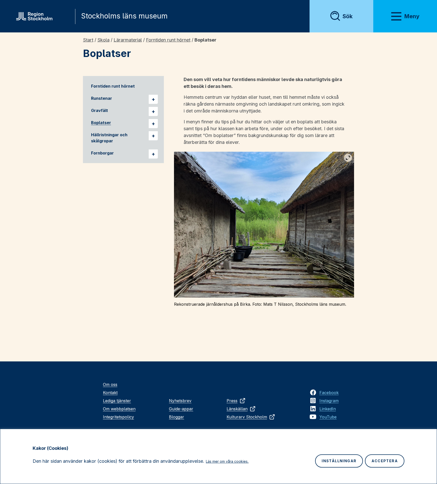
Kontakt (110, 392)
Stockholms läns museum (124, 16)
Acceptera (385, 461)
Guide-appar (181, 408)
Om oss (110, 384)
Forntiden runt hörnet (168, 40)
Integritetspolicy (118, 416)
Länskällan (237, 408)
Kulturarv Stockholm (247, 416)
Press (232, 400)
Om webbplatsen (119, 408)
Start (88, 40)
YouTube (328, 416)
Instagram (329, 400)
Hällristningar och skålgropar (109, 137)
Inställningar (339, 461)
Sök (347, 16)
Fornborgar (102, 153)
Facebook (329, 392)
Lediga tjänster (117, 400)
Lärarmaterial (128, 40)
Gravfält (99, 110)
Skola (103, 40)
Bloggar (176, 416)
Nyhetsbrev (180, 400)
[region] (218, 456)
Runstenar (101, 98)
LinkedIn (327, 408)
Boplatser (101, 122)
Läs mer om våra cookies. (227, 461)
